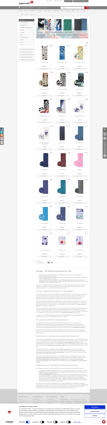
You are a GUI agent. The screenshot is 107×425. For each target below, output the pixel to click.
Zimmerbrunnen (23, 25)
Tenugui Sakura (69, 401)
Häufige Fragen (37, 402)
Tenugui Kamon (69, 403)
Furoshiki (22, 32)
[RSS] (2, 135)
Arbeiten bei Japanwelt (52, 401)
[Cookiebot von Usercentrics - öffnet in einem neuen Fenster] (9, 422)
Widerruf (22, 402)
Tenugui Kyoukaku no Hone (80, 403)
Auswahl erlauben (94, 411)
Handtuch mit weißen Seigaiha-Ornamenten (68, 342)
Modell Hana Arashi (64, 349)
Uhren (21, 44)
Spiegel (22, 39)
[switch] (42, 422)
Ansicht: (48, 260)
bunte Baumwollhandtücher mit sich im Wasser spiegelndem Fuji (51, 359)
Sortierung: (38, 260)
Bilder (21, 42)
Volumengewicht (37, 401)
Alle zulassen (94, 407)
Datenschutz (22, 401)
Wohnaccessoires (24, 37)
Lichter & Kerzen (24, 22)
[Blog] (2, 142)
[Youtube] (2, 138)
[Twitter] (2, 132)
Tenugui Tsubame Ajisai (75, 399)
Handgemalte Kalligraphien (26, 27)
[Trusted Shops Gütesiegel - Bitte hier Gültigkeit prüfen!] (19, 8)
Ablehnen (94, 415)
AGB (21, 399)
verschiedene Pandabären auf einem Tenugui (47, 357)
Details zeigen (77, 422)
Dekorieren (22, 20)
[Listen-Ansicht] (52, 263)
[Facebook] (2, 129)
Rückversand (36, 399)
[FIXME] (104, 149)
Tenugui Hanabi (77, 401)
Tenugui (22, 29)
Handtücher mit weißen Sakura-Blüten (56, 345)
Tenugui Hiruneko (64, 399)
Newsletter (50, 402)
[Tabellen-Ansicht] (48, 263)
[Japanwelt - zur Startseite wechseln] (26, 3)
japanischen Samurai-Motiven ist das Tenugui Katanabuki (50, 352)
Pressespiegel (51, 399)
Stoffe (21, 34)
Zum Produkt (43, 68)
